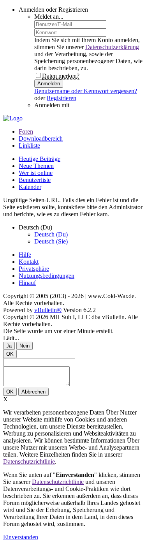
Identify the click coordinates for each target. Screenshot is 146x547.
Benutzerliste (35, 179)
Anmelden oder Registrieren (53, 9)
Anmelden (48, 83)
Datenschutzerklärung (112, 47)
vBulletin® (48, 310)
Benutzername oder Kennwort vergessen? (85, 91)
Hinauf (27, 282)
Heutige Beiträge (39, 158)
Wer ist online (36, 172)
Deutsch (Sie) (51, 241)
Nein (24, 346)
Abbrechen (33, 392)
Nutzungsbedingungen (46, 275)
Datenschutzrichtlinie (29, 461)
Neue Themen (36, 165)
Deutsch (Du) (51, 234)
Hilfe (25, 254)
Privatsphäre (34, 268)
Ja (9, 346)
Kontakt (29, 261)
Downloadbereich (41, 138)
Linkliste (29, 145)
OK (10, 354)
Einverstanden (20, 537)
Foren (26, 131)
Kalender (30, 187)
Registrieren (61, 98)
